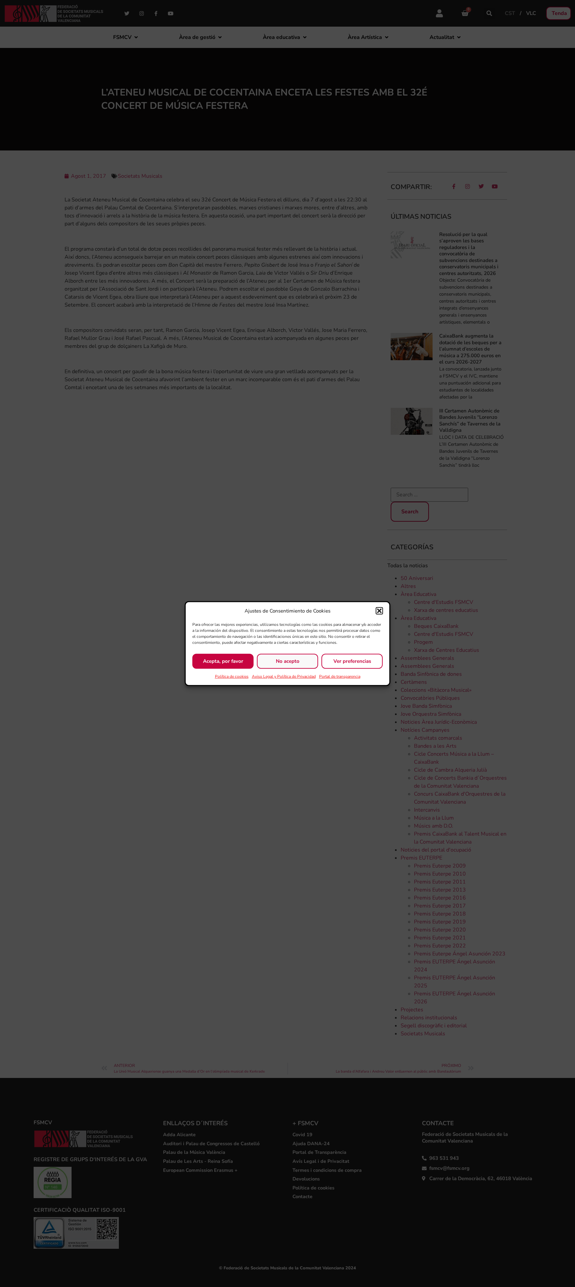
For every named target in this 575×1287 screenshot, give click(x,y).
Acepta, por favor (223, 661)
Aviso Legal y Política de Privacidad (284, 676)
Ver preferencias (352, 661)
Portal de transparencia (339, 676)
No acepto (287, 661)
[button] (379, 611)
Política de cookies (232, 676)
